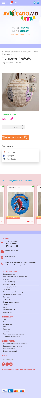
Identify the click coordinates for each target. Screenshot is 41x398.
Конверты (6, 299)
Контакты (6, 331)
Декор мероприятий (10, 351)
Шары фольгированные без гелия (15, 276)
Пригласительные (9, 310)
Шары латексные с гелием (12, 346)
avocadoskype (10, 256)
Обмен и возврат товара (11, 336)
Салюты (6, 304)
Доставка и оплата (9, 322)
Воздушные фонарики (11, 302)
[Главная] (2, 51)
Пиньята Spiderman (14, 187)
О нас (5, 319)
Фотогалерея (7, 324)
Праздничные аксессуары (12, 294)
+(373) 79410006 (11, 241)
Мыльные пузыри (9, 284)
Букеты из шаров (9, 348)
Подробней (14, 217)
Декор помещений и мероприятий (15, 292)
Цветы (5, 307)
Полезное (6, 329)
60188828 (20, 31)
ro (38, 2)
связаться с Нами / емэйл (20, 34)
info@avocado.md (11, 251)
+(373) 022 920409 (11, 246)
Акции (5, 327)
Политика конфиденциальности (14, 334)
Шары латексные (9, 274)
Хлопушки (6, 297)
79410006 (20, 28)
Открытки (6, 279)
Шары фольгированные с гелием (15, 343)
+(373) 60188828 (11, 243)
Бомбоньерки (7, 312)
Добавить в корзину (13, 138)
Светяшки (6, 289)
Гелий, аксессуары (9, 282)
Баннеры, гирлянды (10, 287)
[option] (20, 204)
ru (35, 2)
